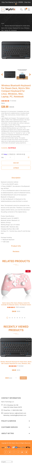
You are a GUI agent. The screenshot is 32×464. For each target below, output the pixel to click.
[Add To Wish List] (29, 157)
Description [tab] (16, 178)
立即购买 (16, 168)
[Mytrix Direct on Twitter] (9, 452)
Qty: (2, 157)
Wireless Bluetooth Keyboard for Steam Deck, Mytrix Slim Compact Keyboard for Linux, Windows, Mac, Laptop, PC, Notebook (16, 363)
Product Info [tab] (16, 246)
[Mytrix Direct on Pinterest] (14, 452)
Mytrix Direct (15, 443)
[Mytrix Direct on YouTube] (22, 452)
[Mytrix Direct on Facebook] (5, 452)
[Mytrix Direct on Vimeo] (26, 452)
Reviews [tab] (16, 251)
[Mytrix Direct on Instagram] (18, 452)
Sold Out (16, 163)
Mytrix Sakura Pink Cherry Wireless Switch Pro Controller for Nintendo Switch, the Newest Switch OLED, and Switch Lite (16, 304)
